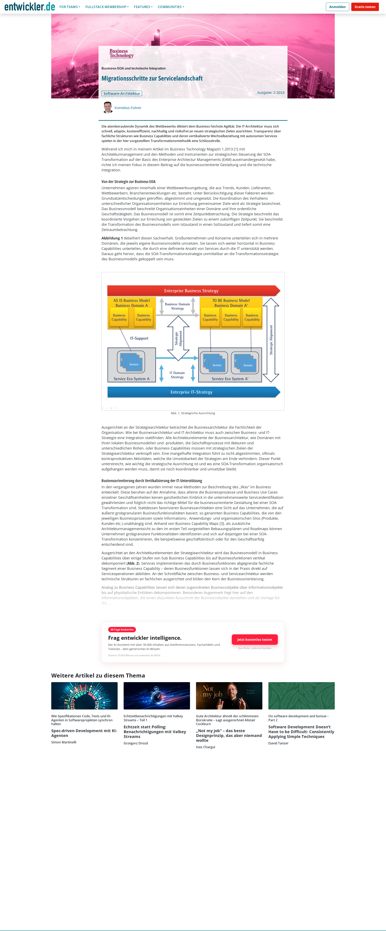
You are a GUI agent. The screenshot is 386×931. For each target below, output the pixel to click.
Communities (170, 7)
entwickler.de (30, 7)
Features (142, 7)
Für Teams (69, 7)
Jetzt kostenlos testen (254, 639)
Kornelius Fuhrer (128, 108)
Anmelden (337, 7)
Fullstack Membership (105, 7)
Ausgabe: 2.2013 (270, 93)
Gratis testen (365, 7)
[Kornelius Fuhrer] (108, 108)
